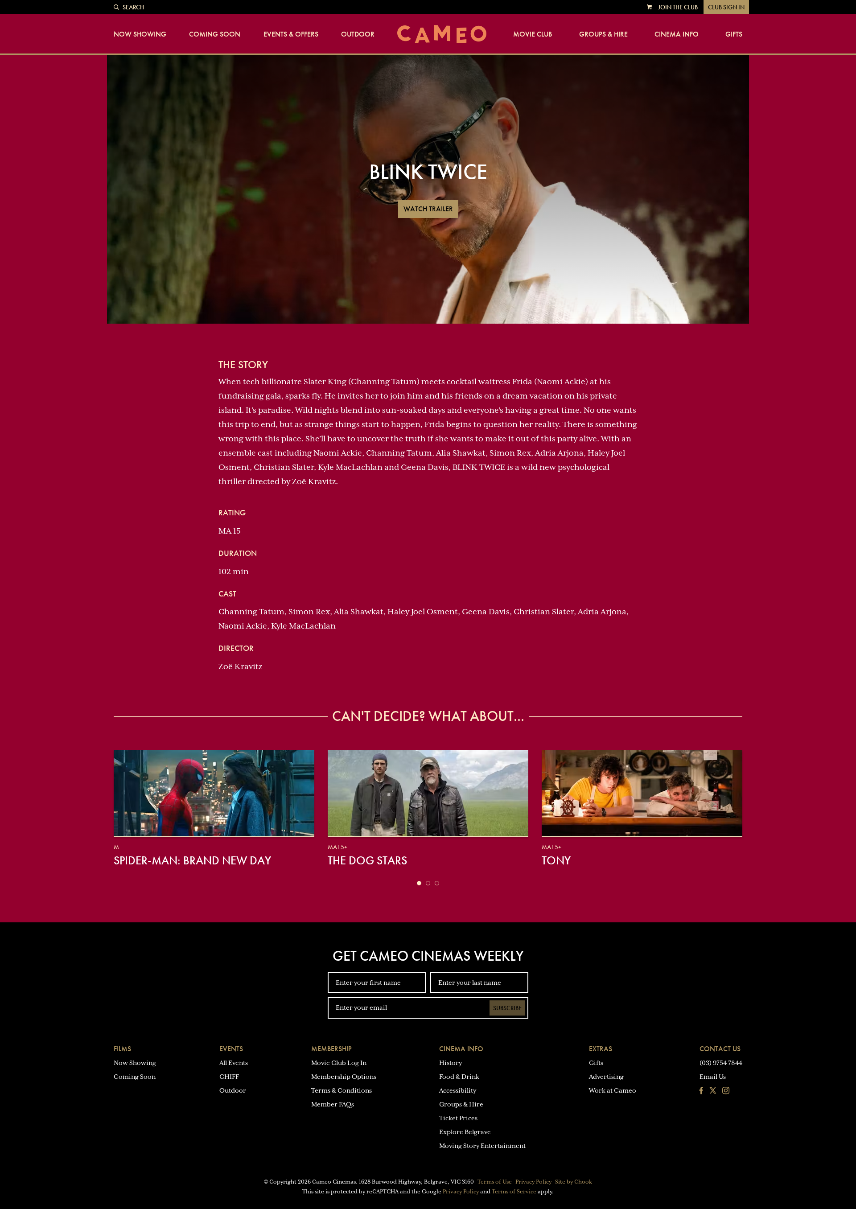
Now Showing (140, 34)
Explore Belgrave (465, 1131)
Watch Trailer (428, 209)
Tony (556, 860)
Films (122, 1048)
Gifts (733, 34)
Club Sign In (726, 7)
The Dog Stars (367, 860)
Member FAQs (332, 1104)
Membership (331, 1048)
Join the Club (678, 7)
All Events (233, 1062)
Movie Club (532, 34)
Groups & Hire (603, 34)
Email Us (713, 1076)
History (450, 1062)
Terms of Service (514, 1191)
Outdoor (357, 34)
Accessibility (457, 1090)
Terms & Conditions (341, 1090)
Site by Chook (573, 1182)
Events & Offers (290, 34)
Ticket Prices (458, 1118)
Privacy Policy (533, 1182)
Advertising (606, 1076)
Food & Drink (459, 1076)
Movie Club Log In (338, 1062)
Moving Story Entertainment (482, 1145)
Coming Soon (214, 34)
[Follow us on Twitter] (712, 1091)
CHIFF (229, 1076)
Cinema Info (676, 34)
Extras (600, 1048)
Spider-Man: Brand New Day (192, 860)
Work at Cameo (612, 1090)
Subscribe (507, 1008)
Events (231, 1048)
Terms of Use (494, 1182)
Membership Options (343, 1076)
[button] (419, 883)
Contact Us (720, 1048)
